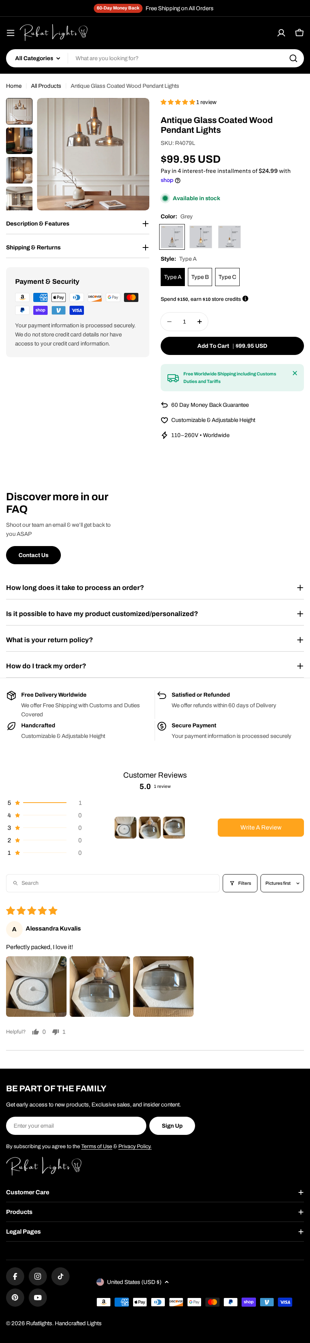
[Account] (281, 32)
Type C (227, 277)
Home (14, 86)
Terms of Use (96, 1146)
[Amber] (200, 237)
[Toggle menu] (10, 32)
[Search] (293, 58)
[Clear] (229, 237)
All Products (46, 86)
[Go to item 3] (174, 828)
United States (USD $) (134, 1282)
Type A (172, 277)
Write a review (261, 827)
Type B (200, 277)
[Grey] (172, 237)
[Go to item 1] (125, 828)
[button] (178, 102)
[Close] (295, 373)
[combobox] (155, 58)
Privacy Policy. (135, 1146)
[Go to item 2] (150, 828)
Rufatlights (39, 1323)
